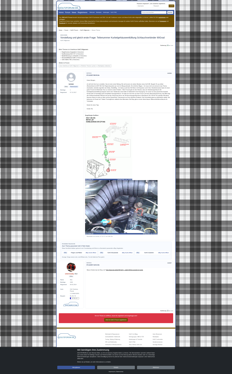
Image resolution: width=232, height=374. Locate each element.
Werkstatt (92, 12)
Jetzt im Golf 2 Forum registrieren (116, 320)
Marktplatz (99, 12)
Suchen (170, 12)
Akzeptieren (76, 367)
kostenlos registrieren (159, 3)
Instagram (163, 21)
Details (116, 367)
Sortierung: (163, 45)
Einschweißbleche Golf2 (68, 57)
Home (61, 12)
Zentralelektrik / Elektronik (112, 336)
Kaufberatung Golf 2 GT (68, 54)
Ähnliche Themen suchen (88, 66)
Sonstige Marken (157, 344)
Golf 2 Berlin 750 (66, 59)
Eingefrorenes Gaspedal (69, 52)
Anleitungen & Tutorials (135, 339)
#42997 (169, 263)
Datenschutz (119, 371)
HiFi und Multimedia (111, 342)
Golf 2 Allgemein (85, 30)
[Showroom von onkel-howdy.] (71, 304)
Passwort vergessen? (143, 3)
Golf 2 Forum (74, 30)
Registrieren (82, 12)
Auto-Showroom (157, 334)
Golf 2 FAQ (114, 12)
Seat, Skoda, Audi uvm (135, 344)
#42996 (169, 73)
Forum (67, 12)
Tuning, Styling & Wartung (112, 339)
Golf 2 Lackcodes (158, 339)
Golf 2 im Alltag (133, 334)
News (74, 12)
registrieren (162, 17)
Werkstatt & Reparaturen (112, 334)
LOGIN (171, 6)
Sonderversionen (157, 342)
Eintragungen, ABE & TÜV (136, 336)
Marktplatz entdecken (104, 66)
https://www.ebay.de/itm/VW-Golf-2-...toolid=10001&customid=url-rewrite (124, 270)
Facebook (62, 23)
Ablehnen (156, 367)
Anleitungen (106, 12)
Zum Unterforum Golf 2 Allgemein (69, 66)
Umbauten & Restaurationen (113, 344)
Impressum (112, 371)
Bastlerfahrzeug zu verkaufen (70, 56)
